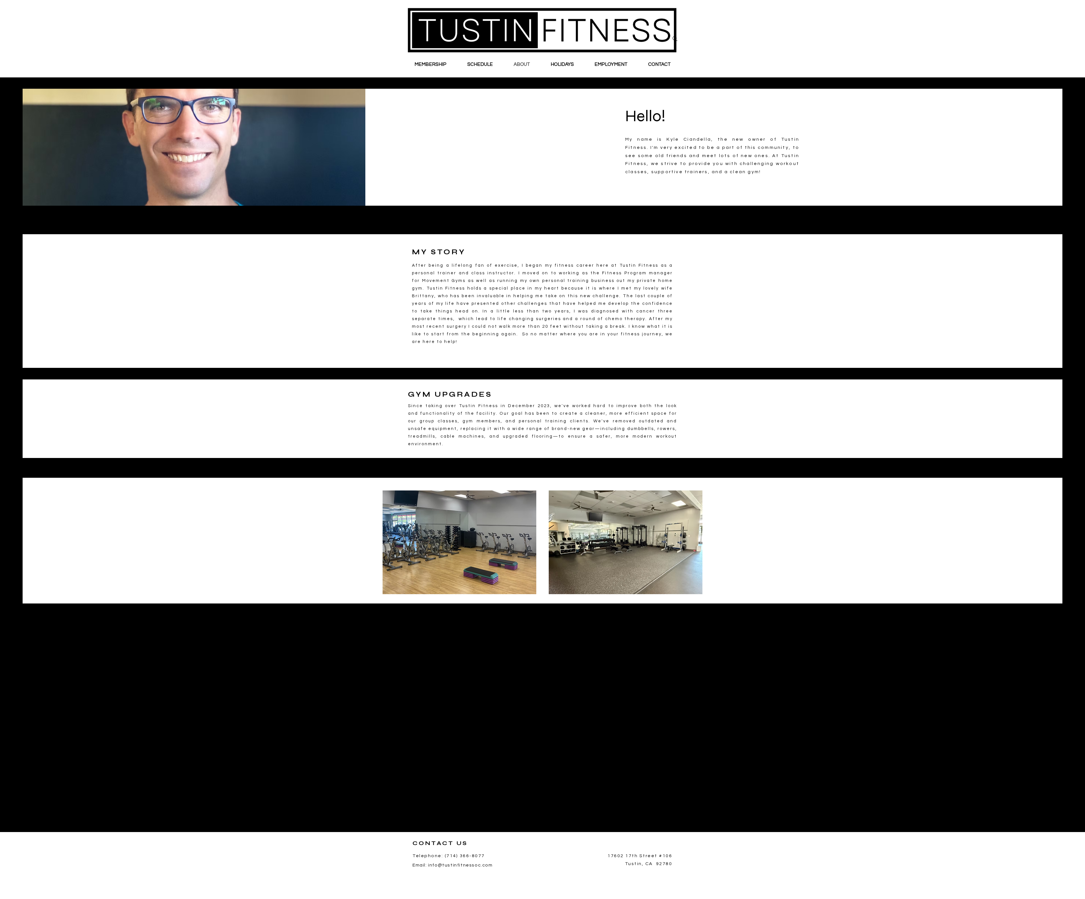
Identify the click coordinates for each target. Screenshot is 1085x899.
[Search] (675, 39)
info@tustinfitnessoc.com (460, 865)
